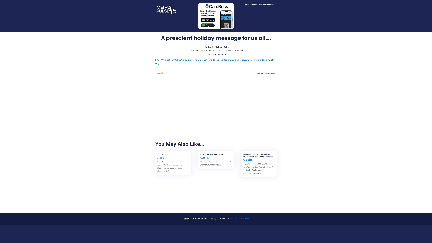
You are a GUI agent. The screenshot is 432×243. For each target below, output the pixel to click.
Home (246, 5)
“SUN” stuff (161, 154)
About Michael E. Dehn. (240, 218)
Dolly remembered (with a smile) (211, 154)
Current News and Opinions (262, 5)
